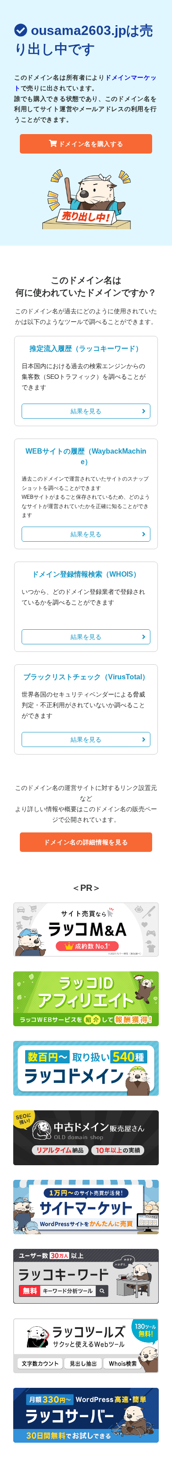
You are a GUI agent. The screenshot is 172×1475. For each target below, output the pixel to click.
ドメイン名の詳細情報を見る (86, 842)
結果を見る (86, 411)
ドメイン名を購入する (91, 143)
